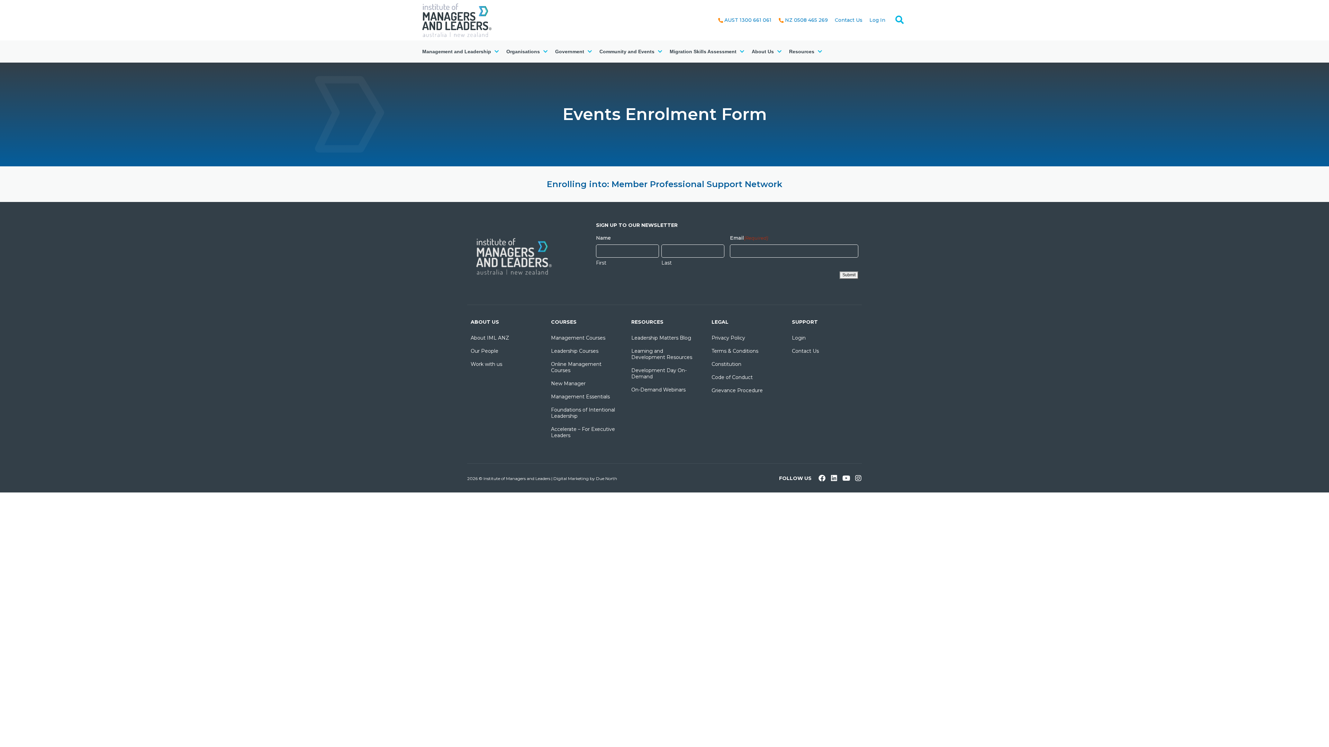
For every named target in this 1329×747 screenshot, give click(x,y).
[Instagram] (858, 478)
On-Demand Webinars (658, 390)
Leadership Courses (574, 351)
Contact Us (848, 20)
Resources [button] (801, 51)
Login (799, 338)
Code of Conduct (732, 377)
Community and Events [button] (626, 51)
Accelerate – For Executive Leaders (583, 432)
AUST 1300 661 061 (747, 20)
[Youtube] (846, 478)
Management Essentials (580, 397)
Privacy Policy (728, 338)
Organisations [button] (523, 51)
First (601, 263)
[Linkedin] (834, 478)
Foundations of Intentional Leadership (583, 413)
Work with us (486, 364)
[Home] (456, 20)
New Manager (568, 383)
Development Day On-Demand (659, 373)
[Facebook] (822, 478)
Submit (849, 275)
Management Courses (578, 338)
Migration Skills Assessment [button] (703, 51)
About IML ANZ (490, 338)
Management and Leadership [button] (456, 51)
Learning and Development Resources (661, 354)
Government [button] (569, 51)
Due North (606, 478)
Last (666, 263)
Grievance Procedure (737, 390)
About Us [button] (763, 51)
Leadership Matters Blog (661, 338)
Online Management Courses (576, 367)
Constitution (726, 364)
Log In (877, 20)
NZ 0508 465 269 (806, 20)
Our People (484, 351)
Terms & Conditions (735, 351)
